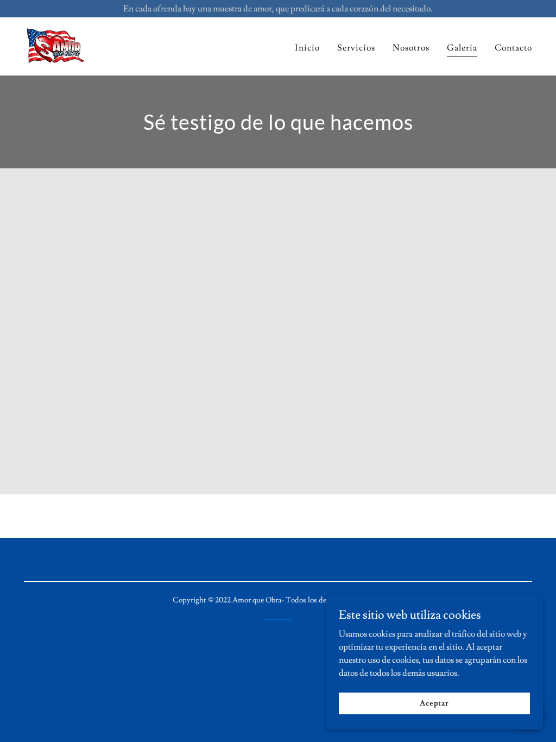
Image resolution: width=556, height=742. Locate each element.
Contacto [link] (513, 47)
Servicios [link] (356, 47)
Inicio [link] (307, 47)
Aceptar (434, 703)
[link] (55, 44)
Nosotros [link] (411, 47)
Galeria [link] (462, 47)
